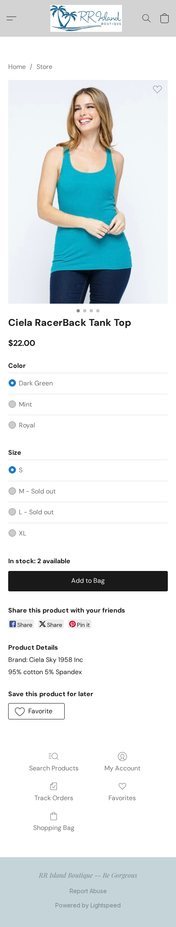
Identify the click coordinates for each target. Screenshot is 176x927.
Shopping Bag (53, 827)
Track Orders (53, 798)
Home (17, 66)
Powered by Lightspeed (88, 905)
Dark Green (36, 383)
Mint (25, 404)
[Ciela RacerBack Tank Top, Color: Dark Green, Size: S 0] (88, 192)
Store (44, 66)
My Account (122, 768)
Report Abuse (88, 890)
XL (22, 533)
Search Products (54, 768)
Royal (27, 425)
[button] (88, 18)
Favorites (122, 798)
